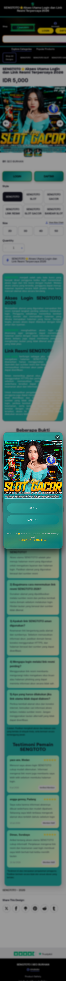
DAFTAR (33, 519)
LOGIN (33, 508)
